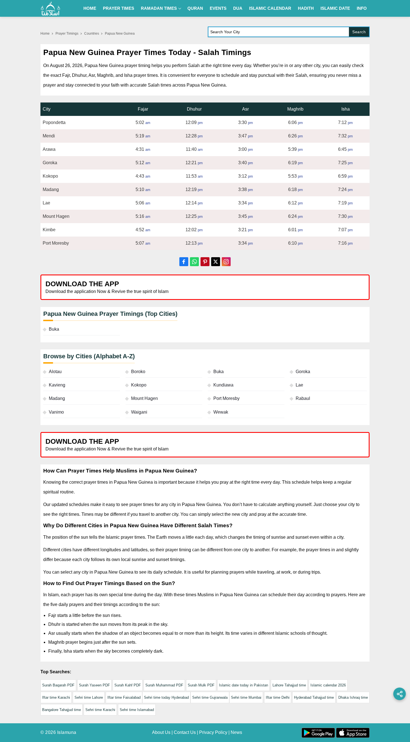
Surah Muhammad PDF (164, 685)
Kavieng (57, 385)
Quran (195, 8)
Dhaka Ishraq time (353, 697)
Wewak (220, 412)
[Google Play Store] (287, 287)
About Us (161, 732)
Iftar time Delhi (278, 697)
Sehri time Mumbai (246, 697)
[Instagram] (226, 261)
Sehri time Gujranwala (210, 697)
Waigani (139, 412)
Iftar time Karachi (56, 697)
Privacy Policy (213, 732)
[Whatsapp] (194, 261)
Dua (237, 8)
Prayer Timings (67, 33)
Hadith (306, 8)
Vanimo (56, 412)
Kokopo (138, 385)
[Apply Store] (339, 287)
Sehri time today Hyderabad (166, 697)
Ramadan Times (159, 8)
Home (89, 8)
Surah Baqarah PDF (58, 685)
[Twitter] (215, 261)
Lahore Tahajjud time (289, 685)
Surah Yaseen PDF (94, 685)
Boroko (138, 371)
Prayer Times (118, 8)
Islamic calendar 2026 (328, 685)
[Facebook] (183, 261)
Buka (54, 329)
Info (362, 8)
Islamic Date (335, 8)
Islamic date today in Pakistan (243, 685)
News (236, 732)
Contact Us (185, 732)
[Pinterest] (205, 261)
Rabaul (303, 398)
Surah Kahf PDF (127, 685)
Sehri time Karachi (100, 710)
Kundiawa (223, 385)
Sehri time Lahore (88, 697)
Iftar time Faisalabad (124, 697)
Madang (57, 398)
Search (359, 32)
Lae (299, 385)
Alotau (55, 371)
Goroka (303, 371)
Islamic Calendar (270, 8)
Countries (91, 33)
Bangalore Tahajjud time (61, 710)
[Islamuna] (50, 8)
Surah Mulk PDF (201, 685)
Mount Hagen (144, 398)
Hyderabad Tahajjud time (314, 697)
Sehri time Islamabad (137, 710)
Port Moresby (226, 398)
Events (218, 8)
